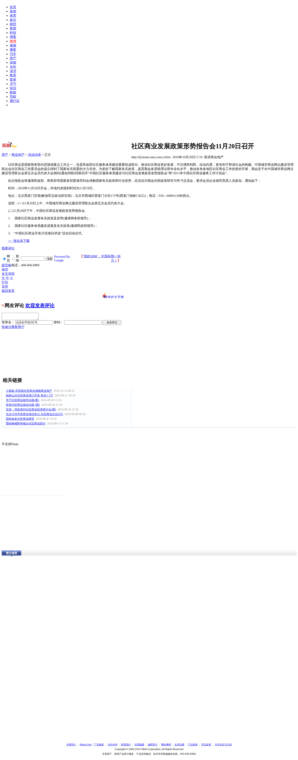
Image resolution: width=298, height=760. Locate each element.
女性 (13, 66)
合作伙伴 (112, 744)
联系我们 (126, 744)
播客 (13, 49)
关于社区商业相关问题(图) (22, 400)
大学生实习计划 (223, 744)
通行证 (14, 101)
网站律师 (166, 744)
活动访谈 (34, 154)
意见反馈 (206, 744)
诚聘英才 (153, 744)
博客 (13, 37)
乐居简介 (71, 744)
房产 (13, 58)
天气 (13, 84)
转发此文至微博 (114, 296)
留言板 (6, 265)
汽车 (13, 54)
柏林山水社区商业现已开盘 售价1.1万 (29, 395)
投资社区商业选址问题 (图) (23, 404)
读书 (13, 71)
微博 (13, 41)
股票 (13, 28)
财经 (13, 24)
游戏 (13, 62)
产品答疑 (193, 744)
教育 (13, 75)
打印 (5, 282)
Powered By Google (62, 258)
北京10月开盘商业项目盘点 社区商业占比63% (34, 414)
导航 (13, 96)
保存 (5, 269)
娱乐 (13, 20)
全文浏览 (8, 273)
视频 (13, 45)
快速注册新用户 (13, 327)
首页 (13, 7)
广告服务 (99, 744)
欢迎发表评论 (40, 305)
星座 (13, 79)
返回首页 (8, 290)
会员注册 (179, 744)
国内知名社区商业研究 (20, 418)
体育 (13, 15)
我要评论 (8, 248)
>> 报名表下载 (19, 241)
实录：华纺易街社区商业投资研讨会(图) (31, 409)
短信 (13, 88)
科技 (13, 32)
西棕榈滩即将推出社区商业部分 (26, 423)
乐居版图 (139, 744)
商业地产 (18, 154)
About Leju (86, 744)
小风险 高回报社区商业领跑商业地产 (29, 390)
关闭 (5, 286)
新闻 (13, 11)
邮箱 (13, 92)
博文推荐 (11, 553)
